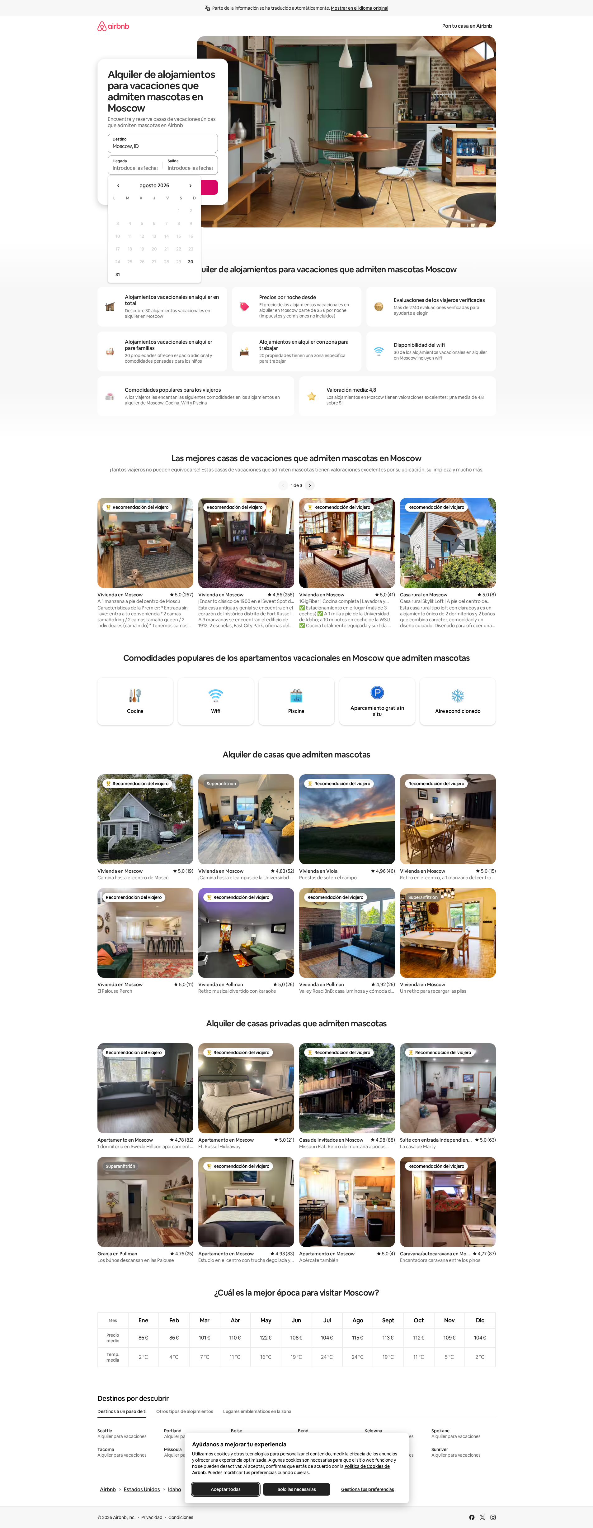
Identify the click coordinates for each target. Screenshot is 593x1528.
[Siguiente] (310, 485)
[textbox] (135, 168)
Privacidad (151, 1517)
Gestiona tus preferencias (367, 1489)
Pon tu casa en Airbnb (467, 26)
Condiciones (180, 1517)
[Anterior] (283, 485)
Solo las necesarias (296, 1489)
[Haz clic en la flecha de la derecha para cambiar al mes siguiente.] (190, 186)
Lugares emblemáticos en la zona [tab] (257, 1411)
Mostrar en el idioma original (359, 8)
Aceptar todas (226, 1489)
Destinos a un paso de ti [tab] (121, 1411)
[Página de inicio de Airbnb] (113, 26)
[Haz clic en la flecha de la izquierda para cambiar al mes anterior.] (118, 186)
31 (117, 274)
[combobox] (163, 146)
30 (190, 262)
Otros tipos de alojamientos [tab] (184, 1411)
